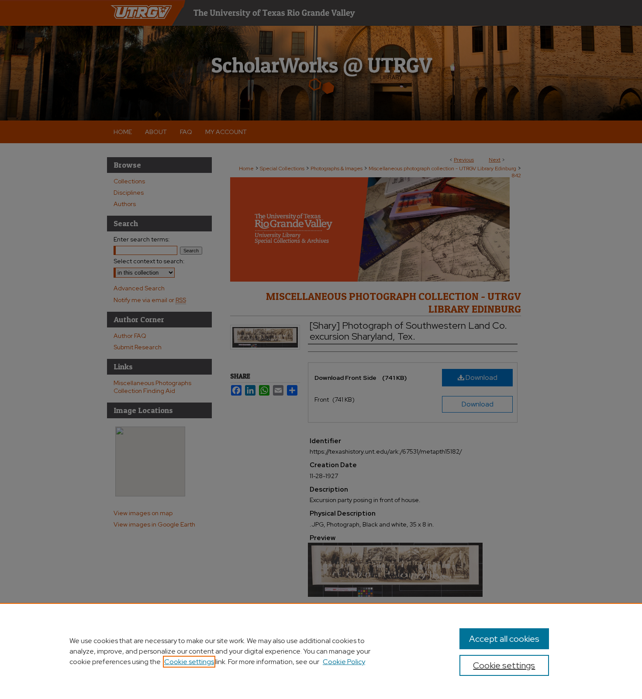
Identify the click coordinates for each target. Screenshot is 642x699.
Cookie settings (189, 661)
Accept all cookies (504, 638)
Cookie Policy (344, 661)
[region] (321, 651)
